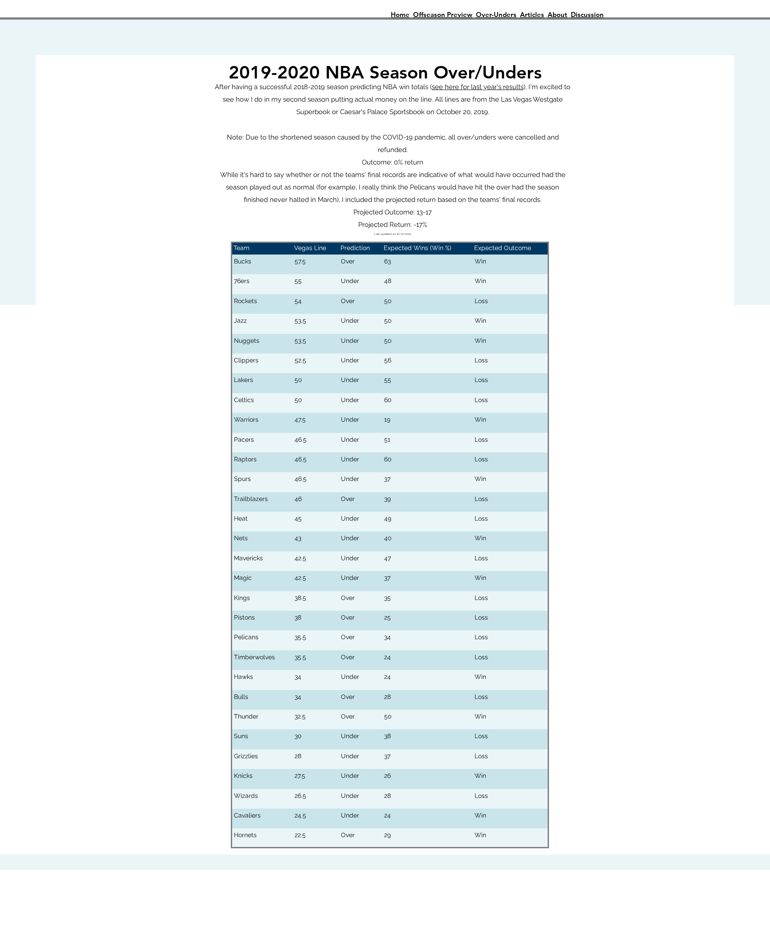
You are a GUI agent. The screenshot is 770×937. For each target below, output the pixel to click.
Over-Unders (496, 14)
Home (400, 14)
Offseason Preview (442, 14)
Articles (532, 14)
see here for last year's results (478, 87)
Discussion (587, 14)
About (557, 14)
